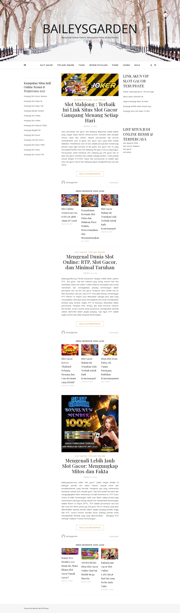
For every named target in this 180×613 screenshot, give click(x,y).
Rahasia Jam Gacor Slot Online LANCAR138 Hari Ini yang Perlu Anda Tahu (108, 574)
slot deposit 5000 (130, 143)
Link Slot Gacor (37, 140)
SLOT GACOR (46, 65)
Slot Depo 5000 (38, 144)
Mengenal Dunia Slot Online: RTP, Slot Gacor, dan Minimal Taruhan (90, 261)
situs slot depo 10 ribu (140, 111)
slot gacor (127, 149)
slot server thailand (131, 146)
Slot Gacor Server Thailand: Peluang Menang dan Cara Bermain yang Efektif (68, 370)
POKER (115, 65)
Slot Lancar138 (37, 154)
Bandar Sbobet (37, 111)
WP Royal (44, 608)
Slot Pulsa (35, 149)
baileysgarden (72, 182)
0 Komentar (114, 182)
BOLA (137, 65)
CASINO (126, 65)
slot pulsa (127, 152)
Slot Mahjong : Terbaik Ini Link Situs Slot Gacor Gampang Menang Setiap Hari (90, 112)
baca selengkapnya (90, 174)
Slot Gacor (35, 135)
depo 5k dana (142, 101)
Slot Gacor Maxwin (39, 96)
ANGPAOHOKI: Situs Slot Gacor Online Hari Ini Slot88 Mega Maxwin (89, 570)
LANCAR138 (138, 96)
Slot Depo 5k (36, 101)
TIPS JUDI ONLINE (65, 65)
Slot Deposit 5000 (39, 125)
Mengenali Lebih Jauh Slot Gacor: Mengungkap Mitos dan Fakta (90, 465)
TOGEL (81, 65)
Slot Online (35, 115)
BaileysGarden (90, 28)
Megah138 (36, 130)
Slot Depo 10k (37, 106)
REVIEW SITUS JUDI (99, 65)
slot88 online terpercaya (141, 106)
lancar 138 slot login (145, 91)
